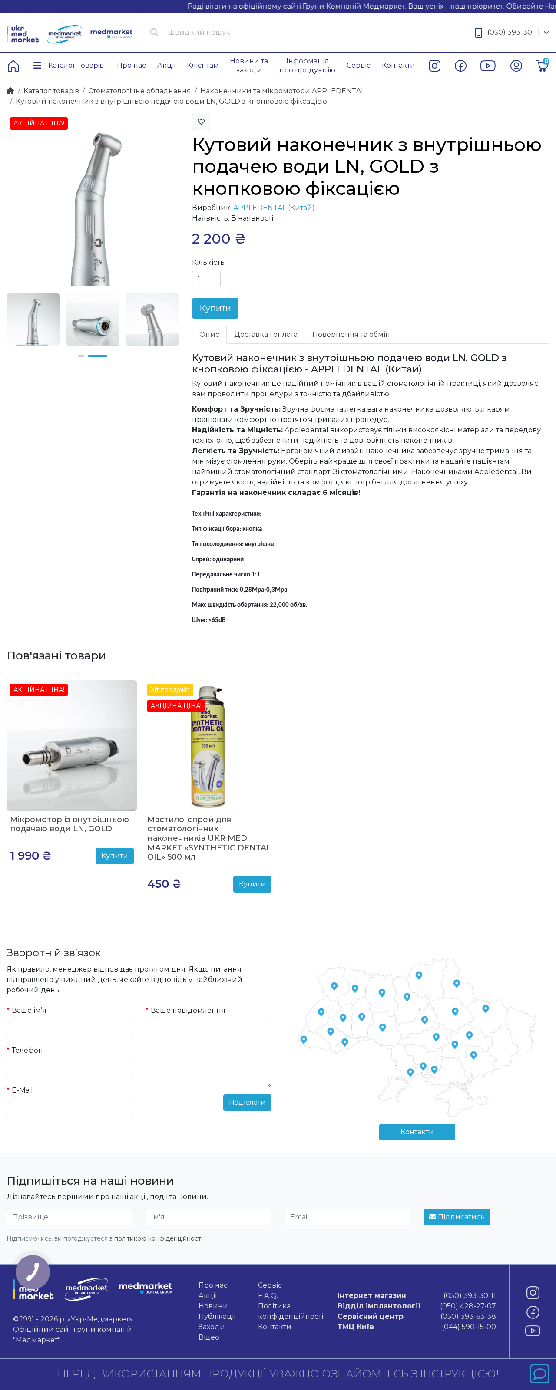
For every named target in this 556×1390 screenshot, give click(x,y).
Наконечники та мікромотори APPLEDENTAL (282, 91)
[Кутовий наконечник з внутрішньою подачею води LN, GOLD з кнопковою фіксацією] (93, 199)
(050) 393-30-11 (514, 32)
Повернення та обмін (351, 334)
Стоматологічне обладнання (139, 91)
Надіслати (247, 1102)
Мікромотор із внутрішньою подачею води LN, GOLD (69, 824)
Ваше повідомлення (188, 1010)
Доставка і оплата (266, 334)
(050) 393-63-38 (417, 1316)
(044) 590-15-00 (417, 1327)
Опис (209, 334)
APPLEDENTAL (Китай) (274, 208)
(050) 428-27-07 (417, 1306)
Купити (215, 308)
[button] (81, 356)
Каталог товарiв (51, 91)
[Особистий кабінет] (516, 66)
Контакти (417, 1132)
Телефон (27, 1050)
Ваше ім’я (29, 1010)
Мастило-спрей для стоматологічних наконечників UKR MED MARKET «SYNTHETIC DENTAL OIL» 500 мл (209, 838)
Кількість (208, 262)
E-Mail (22, 1090)
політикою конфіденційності (158, 1238)
